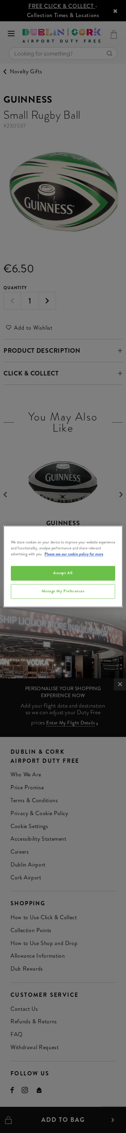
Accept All (63, 573)
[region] (63, 566)
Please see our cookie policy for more (73, 554)
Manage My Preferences (63, 591)
